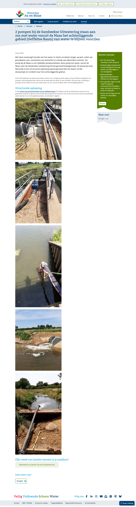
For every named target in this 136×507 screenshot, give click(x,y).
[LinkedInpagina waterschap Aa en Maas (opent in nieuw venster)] (91, 496)
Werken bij (70, 16)
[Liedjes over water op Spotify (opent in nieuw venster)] (111, 496)
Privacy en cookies (49, 4)
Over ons (91, 16)
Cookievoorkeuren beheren (86, 4)
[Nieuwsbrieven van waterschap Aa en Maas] (106, 496)
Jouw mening (128, 503)
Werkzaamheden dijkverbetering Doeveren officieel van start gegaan (109, 76)
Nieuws (102, 103)
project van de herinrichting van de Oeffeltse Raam (38, 91)
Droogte (101, 119)
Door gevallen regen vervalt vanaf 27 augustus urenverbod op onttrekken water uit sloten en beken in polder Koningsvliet (110, 86)
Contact (101, 16)
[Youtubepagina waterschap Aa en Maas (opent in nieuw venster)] (101, 496)
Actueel (84, 21)
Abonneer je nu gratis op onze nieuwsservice (37, 465)
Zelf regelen (38, 21)
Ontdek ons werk (70, 21)
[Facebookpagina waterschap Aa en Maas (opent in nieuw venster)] (86, 496)
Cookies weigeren (106, 4)
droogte (21, 481)
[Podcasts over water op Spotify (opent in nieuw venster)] (115, 496)
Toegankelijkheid (56, 503)
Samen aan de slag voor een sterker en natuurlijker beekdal (110, 95)
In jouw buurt (53, 21)
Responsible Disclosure (74, 503)
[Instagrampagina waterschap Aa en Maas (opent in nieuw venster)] (96, 496)
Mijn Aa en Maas (116, 16)
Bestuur (81, 16)
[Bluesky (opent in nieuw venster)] (120, 496)
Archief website (90, 503)
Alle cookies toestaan (66, 4)
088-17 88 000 (27, 503)
